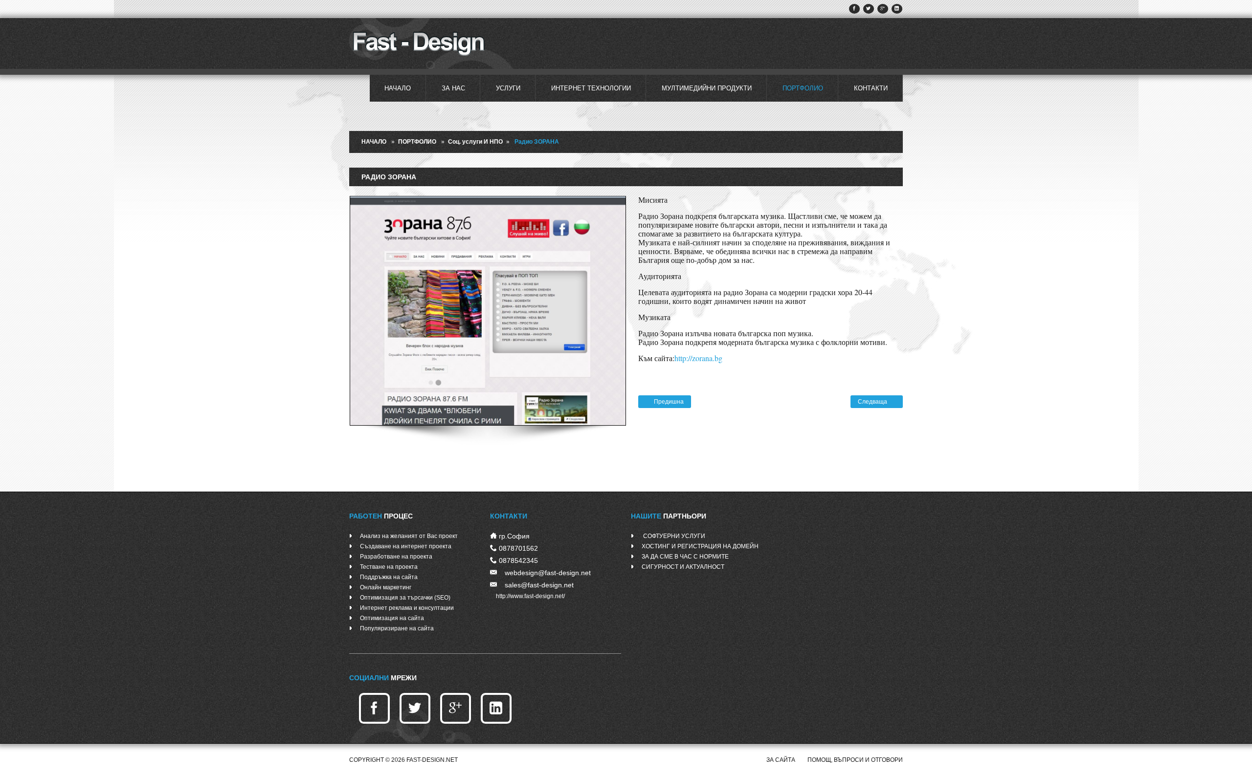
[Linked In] (897, 9)
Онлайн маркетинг (385, 587)
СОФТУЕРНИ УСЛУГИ (673, 536)
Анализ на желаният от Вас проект (409, 536)
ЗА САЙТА (780, 760)
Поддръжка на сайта (389, 577)
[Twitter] (868, 9)
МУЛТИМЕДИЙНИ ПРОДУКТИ (707, 88)
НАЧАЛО (397, 88)
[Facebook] (854, 9)
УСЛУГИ (508, 88)
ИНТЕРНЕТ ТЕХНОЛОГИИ (591, 88)
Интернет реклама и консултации (407, 607)
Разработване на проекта (396, 556)
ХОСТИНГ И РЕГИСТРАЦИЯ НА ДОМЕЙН (700, 546)
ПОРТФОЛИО (802, 88)
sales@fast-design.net (539, 585)
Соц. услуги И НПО (475, 141)
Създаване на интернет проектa (405, 546)
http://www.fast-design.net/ (530, 596)
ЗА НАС (453, 88)
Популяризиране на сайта (397, 628)
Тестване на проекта (389, 566)
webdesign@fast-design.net (548, 573)
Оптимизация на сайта (392, 618)
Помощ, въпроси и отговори (855, 760)
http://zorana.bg (698, 358)
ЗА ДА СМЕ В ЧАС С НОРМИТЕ (685, 556)
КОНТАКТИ (871, 88)
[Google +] (882, 9)
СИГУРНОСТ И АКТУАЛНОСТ (683, 566)
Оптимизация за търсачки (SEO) (405, 597)
